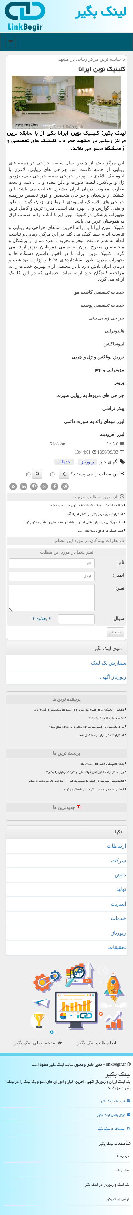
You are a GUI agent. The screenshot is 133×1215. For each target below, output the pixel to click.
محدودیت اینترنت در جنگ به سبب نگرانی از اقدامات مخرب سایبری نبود (76, 781)
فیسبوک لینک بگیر (113, 1101)
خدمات (64, 461)
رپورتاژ (87, 461)
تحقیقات (117, 947)
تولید (121, 889)
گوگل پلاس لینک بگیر (111, 1115)
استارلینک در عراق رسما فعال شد (100, 531)
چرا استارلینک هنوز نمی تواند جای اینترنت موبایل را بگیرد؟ (85, 772)
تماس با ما (122, 1170)
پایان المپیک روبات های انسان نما (102, 763)
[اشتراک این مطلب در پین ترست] (33, 486)
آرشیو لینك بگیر (117, 1199)
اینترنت (118, 903)
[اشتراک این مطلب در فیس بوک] (54, 486)
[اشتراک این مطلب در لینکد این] (23, 486)
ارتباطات (116, 846)
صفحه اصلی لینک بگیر (36, 1043)
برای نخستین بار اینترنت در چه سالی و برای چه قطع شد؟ (86, 726)
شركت (118, 860)
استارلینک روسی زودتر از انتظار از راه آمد (94, 514)
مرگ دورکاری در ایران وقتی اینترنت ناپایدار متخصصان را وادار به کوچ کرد (74, 522)
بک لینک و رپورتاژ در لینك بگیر (107, 1184)
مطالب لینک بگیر (93, 1043)
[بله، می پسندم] (64, 474)
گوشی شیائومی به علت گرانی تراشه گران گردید (93, 789)
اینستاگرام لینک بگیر (111, 1129)
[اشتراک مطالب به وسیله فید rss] (13, 486)
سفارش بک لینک (108, 662)
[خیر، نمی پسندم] (37, 474)
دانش (120, 874)
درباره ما (123, 1155)
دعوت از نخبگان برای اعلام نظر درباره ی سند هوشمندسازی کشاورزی (79, 710)
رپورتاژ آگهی (113, 677)
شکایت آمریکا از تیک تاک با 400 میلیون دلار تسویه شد (86, 505)
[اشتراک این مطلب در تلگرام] (64, 486)
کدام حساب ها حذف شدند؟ (106, 718)
